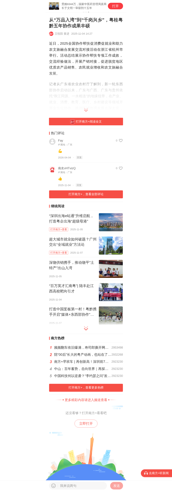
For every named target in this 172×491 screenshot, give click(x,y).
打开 (115, 6)
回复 (79, 157)
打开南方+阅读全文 (89, 121)
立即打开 (86, 423)
